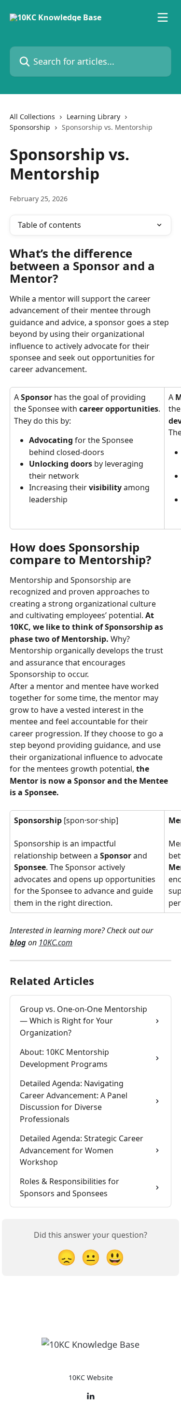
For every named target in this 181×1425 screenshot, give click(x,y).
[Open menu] (162, 17)
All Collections (32, 116)
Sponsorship (30, 127)
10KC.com (55, 942)
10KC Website (91, 1377)
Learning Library (93, 116)
